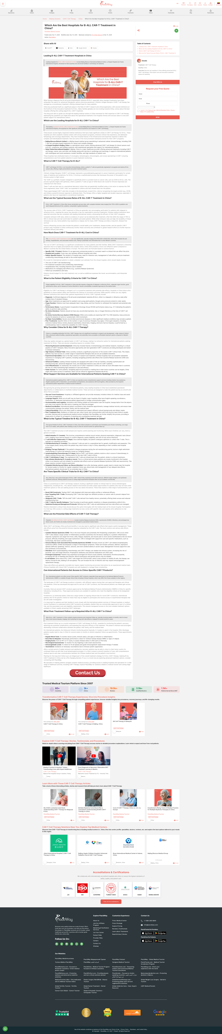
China (80, 19)
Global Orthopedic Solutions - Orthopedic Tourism (93, 991)
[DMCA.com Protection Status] (108, 1012)
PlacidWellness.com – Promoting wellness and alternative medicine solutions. (66, 975)
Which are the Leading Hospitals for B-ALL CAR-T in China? (155, 48)
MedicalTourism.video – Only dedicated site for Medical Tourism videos (68, 980)
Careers (95, 940)
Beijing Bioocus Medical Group (158, 853)
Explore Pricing (117, 926)
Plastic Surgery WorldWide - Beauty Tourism (95, 980)
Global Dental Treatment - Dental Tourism (94, 987)
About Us (96, 920)
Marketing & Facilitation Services (101, 929)
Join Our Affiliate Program (98, 924)
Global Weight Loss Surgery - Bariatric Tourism (153, 980)
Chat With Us (157, 82)
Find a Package (117, 923)
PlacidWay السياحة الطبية (91, 962)
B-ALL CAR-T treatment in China (67, 62)
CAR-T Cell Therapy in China (53, 724)
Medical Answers (54, 19)
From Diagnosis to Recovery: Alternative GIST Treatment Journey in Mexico (93, 768)
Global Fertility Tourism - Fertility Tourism (66, 987)
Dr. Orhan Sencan (97, 35)
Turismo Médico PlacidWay (64, 962)
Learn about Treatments (120, 931)
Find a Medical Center (119, 920)
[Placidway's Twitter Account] (61, 944)
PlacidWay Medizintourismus (64, 958)
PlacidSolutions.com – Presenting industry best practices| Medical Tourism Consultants (123, 968)
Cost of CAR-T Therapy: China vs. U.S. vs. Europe (127, 808)
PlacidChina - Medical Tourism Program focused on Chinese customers (97, 967)
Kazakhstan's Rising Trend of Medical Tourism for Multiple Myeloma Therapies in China (163, 808)
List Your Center (98, 932)
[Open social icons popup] (138, 30)
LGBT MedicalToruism (148, 986)
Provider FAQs (98, 938)
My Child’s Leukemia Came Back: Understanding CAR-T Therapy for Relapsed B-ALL (58, 809)
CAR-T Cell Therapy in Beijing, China (90, 724)
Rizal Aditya (52, 37)
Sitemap (96, 946)
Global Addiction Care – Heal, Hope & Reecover (124, 987)
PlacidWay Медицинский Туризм (95, 959)
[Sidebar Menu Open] (3, 4)
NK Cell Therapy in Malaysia (122, 721)
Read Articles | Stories (119, 934)
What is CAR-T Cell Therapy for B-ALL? (150, 51)
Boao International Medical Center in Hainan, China (128, 854)
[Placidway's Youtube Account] (66, 944)
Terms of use (151, 110)
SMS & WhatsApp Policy (163, 110)
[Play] (176, 31)
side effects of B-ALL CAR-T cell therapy (62, 520)
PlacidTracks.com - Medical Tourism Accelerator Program (153, 963)
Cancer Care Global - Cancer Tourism (67, 990)
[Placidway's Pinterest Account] (71, 944)
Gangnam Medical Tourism (121, 962)
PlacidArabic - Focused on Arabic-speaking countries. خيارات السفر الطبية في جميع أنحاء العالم (124, 975)
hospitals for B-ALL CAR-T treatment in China (65, 126)
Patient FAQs (97, 935)
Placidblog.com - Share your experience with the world (150, 967)
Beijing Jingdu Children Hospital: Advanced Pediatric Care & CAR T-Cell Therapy (92, 854)
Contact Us (97, 943)
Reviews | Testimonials (119, 929)
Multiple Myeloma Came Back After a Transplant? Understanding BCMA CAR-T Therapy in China (92, 809)
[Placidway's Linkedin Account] (81, 944)
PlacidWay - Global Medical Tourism (152, 959)
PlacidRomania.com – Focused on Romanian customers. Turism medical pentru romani (67, 968)
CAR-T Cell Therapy (69, 19)
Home (44, 19)
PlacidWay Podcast (118, 959)
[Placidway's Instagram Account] (76, 944)
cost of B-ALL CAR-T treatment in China (59, 238)
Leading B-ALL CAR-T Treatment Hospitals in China (153, 46)
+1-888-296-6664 (150, 920)
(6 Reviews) (158, 860)
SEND (158, 117)
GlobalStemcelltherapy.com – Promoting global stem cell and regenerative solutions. (122, 981)
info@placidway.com (151, 925)
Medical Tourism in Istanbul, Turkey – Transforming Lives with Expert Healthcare (57, 768)
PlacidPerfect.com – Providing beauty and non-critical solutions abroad (96, 974)
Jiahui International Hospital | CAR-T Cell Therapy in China (57, 854)
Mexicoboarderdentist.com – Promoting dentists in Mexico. (154, 974)
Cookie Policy (150, 111)
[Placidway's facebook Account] (56, 944)
